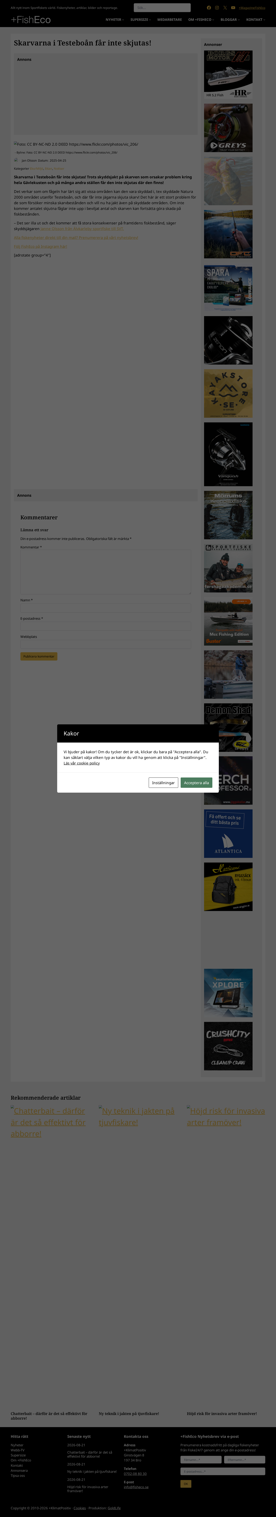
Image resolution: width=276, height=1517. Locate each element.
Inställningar (163, 782)
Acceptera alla (196, 782)
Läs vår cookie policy (82, 763)
